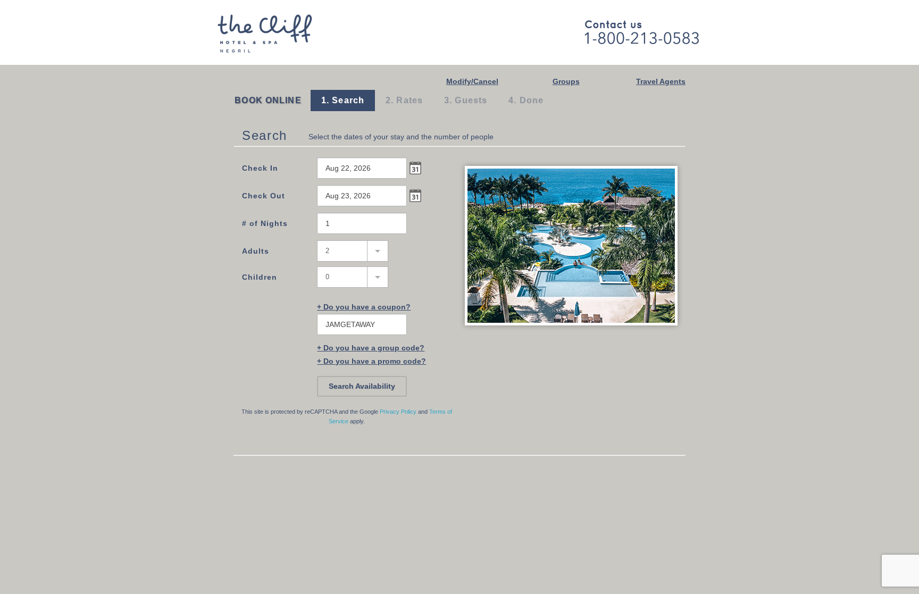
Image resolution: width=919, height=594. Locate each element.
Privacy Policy (398, 411)
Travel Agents (661, 81)
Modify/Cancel (472, 81)
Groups (566, 81)
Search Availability (362, 386)
